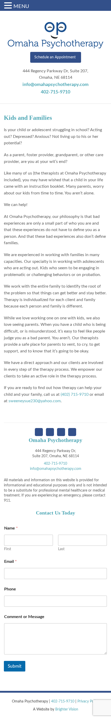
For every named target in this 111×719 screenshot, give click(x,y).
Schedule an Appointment (55, 57)
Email (10, 561)
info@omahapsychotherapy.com (55, 84)
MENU (21, 6)
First (7, 549)
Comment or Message (24, 617)
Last (61, 549)
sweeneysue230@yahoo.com (35, 401)
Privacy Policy (88, 701)
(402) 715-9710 (75, 394)
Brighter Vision (66, 709)
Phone (10, 589)
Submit (14, 666)
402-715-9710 (55, 92)
